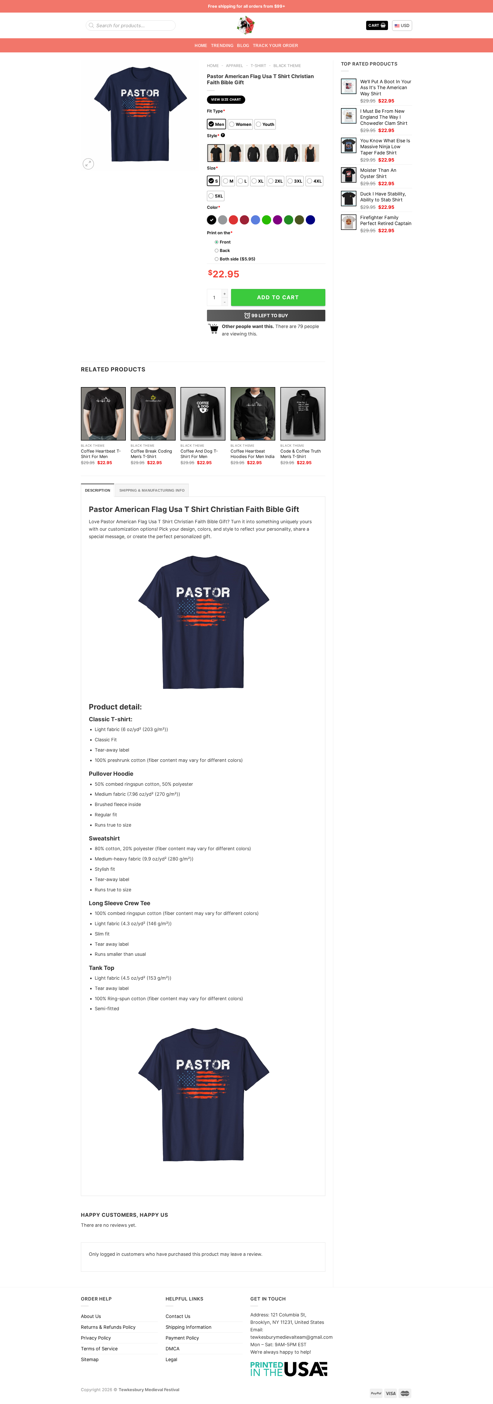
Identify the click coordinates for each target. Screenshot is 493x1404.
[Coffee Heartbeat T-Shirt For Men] (103, 414)
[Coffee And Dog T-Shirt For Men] (203, 414)
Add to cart (278, 297)
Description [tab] (97, 490)
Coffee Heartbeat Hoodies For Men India (252, 453)
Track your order (275, 45)
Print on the (220, 232)
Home (201, 45)
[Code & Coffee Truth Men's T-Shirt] (303, 414)
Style (215, 135)
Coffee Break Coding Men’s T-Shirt (151, 453)
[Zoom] (88, 164)
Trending (222, 45)
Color (213, 207)
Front (225, 242)
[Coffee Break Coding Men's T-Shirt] (153, 414)
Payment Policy (182, 1338)
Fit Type (216, 111)
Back (225, 250)
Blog (243, 45)
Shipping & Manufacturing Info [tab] (152, 490)
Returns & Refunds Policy (108, 1327)
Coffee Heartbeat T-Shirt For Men (101, 453)
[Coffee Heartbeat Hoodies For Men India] (253, 414)
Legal (171, 1359)
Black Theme (287, 65)
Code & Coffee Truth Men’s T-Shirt (300, 453)
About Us (91, 1316)
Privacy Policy (96, 1338)
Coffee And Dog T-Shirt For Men (199, 453)
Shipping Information (189, 1327)
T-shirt (258, 65)
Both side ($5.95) (237, 258)
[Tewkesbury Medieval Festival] (246, 25)
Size (212, 168)
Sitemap (90, 1359)
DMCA (172, 1348)
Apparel (234, 65)
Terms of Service (99, 1348)
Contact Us (178, 1316)
